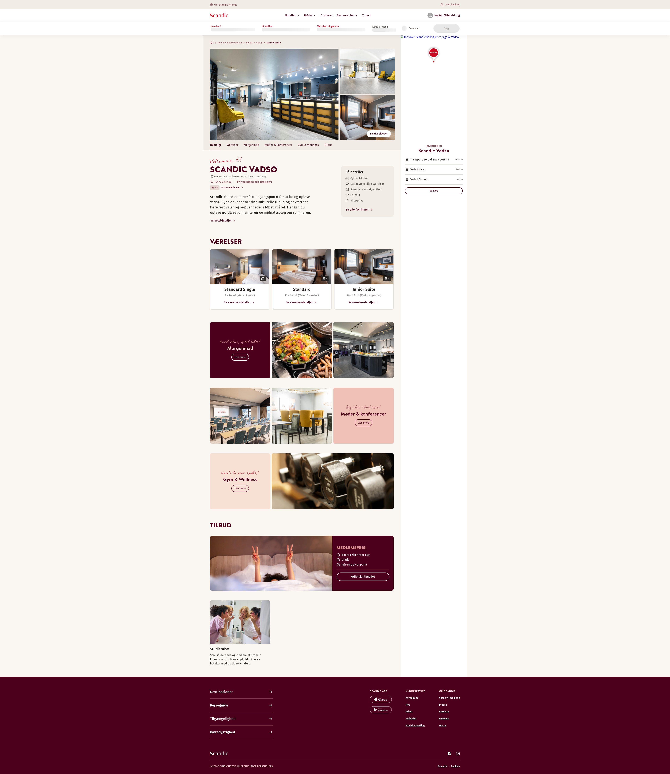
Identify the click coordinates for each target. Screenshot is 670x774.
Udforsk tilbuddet (363, 576)
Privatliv (443, 766)
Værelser (232, 145)
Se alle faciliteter (357, 209)
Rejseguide (219, 705)
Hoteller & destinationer (230, 43)
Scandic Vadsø (274, 43)
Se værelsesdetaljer (237, 302)
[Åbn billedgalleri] (239, 266)
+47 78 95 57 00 (222, 181)
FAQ (408, 704)
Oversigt (215, 145)
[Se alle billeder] (274, 94)
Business (327, 15)
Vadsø (259, 43)
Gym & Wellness (308, 145)
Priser (409, 711)
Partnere (444, 718)
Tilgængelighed (223, 719)
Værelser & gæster (328, 26)
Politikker (411, 718)
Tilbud (366, 15)
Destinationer (221, 692)
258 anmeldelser (230, 187)
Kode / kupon (380, 26)
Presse (443, 704)
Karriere (444, 711)
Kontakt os (412, 697)
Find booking (452, 4)
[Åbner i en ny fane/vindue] (381, 701)
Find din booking (415, 725)
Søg (446, 28)
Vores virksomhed (449, 697)
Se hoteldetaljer (221, 220)
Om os (442, 725)
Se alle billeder (379, 133)
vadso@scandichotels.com (256, 181)
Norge (249, 43)
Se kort (434, 190)
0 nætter (267, 26)
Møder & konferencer (278, 145)
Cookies (455, 766)
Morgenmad (251, 145)
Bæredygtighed (222, 732)
